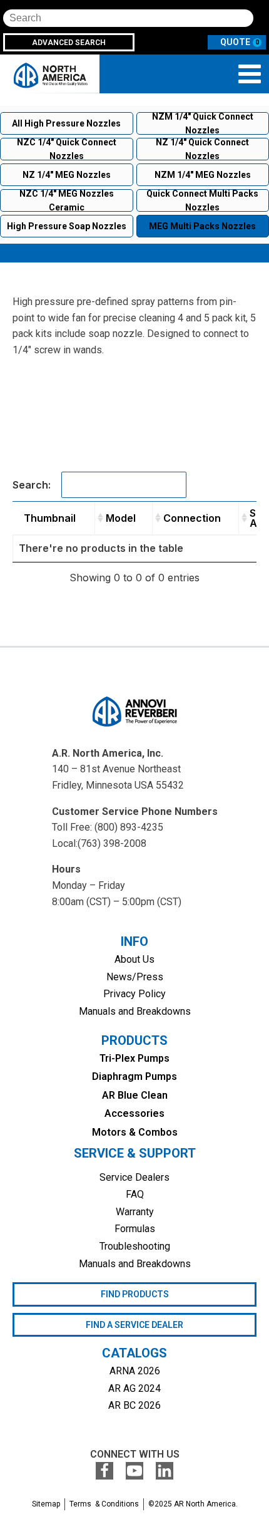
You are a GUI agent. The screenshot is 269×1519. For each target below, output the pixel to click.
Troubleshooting (134, 1246)
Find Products (135, 1294)
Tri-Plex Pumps (134, 1058)
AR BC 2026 (134, 1405)
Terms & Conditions (104, 1504)
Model (121, 518)
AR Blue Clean (135, 1095)
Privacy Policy (134, 994)
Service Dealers (134, 1177)
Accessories (134, 1113)
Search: (32, 485)
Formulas (134, 1229)
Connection (192, 518)
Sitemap (46, 1504)
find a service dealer (134, 1325)
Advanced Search (69, 42)
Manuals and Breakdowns (135, 1011)
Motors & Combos (135, 1132)
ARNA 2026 (134, 1371)
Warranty (135, 1212)
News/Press (134, 977)
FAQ (135, 1194)
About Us (134, 959)
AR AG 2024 (134, 1388)
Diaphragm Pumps (134, 1076)
